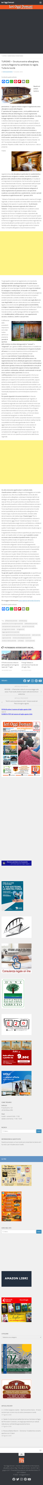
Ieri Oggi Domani (7, 2)
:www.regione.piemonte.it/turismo (29, 600)
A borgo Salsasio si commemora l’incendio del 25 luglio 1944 (30, 665)
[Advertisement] (21, 31)
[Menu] (40, 2)
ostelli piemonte (36, 635)
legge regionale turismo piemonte (10, 632)
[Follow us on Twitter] (28, 680)
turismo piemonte (30, 640)
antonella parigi (23, 620)
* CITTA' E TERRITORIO (8, 56)
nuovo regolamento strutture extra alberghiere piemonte (16, 635)
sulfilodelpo (21, 640)
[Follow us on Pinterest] (36, 680)
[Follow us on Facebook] (24, 680)
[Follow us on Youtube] (40, 680)
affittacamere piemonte (11, 620)
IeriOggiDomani (8, 72)
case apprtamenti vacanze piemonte (11, 626)
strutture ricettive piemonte (9, 640)
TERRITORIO (19, 56)
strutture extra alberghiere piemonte (22, 638)
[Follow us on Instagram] (32, 680)
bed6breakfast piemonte (31, 623)
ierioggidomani (20, 629)
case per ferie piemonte (28, 626)
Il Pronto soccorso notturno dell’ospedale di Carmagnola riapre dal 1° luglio (10, 665)
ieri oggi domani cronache (8, 629)
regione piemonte (6, 638)
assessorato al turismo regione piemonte (12, 623)
